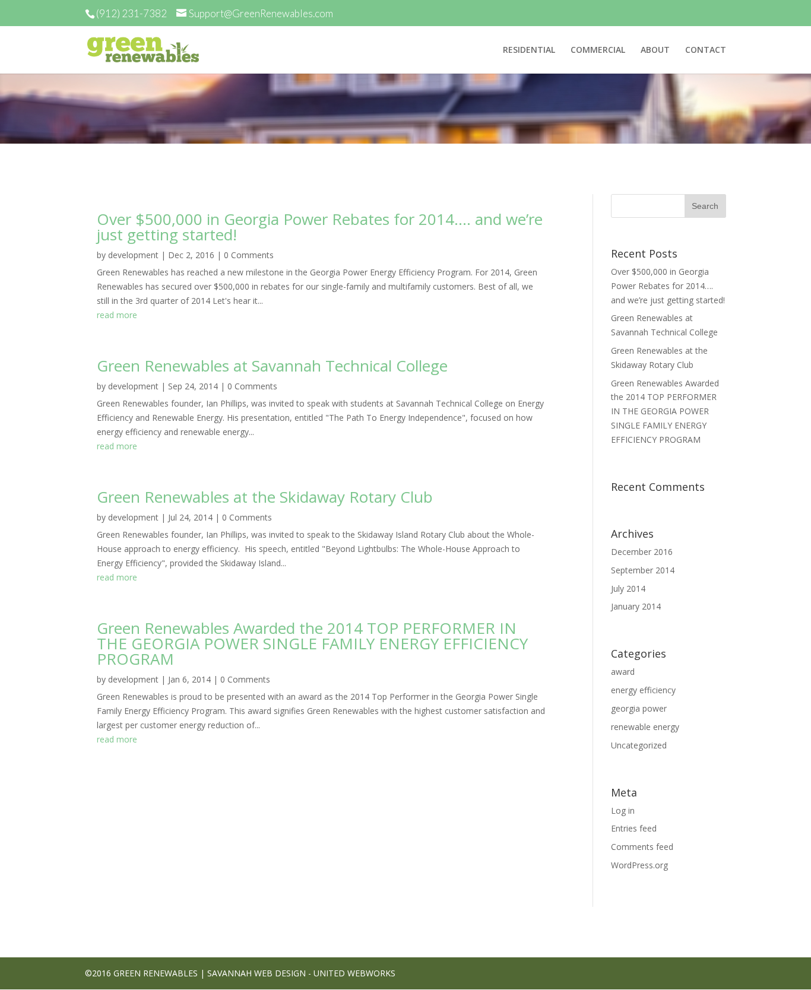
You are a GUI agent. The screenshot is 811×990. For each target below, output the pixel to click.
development (133, 255)
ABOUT (655, 50)
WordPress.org (639, 865)
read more (117, 315)
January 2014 (636, 606)
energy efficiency (643, 690)
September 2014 (642, 570)
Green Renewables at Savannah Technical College (272, 365)
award (623, 671)
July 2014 (628, 588)
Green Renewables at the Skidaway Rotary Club (265, 496)
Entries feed (634, 828)
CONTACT (705, 50)
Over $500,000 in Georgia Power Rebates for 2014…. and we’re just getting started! (320, 226)
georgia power (639, 708)
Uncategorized (639, 745)
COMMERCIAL (598, 50)
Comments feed (642, 846)
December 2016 (642, 551)
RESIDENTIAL (529, 50)
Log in (623, 810)
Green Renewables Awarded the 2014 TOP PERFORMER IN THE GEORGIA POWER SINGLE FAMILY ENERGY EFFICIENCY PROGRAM (312, 643)
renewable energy (645, 726)
